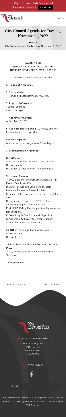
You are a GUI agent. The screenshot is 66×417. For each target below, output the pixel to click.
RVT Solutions (33, 405)
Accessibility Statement (23, 401)
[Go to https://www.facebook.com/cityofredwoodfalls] (31, 375)
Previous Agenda (14, 284)
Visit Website (46, 7)
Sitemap (41, 401)
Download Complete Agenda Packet (33, 77)
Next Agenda (54, 284)
